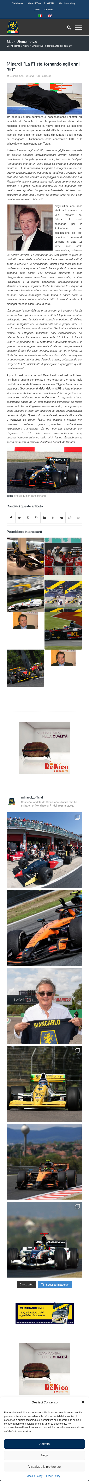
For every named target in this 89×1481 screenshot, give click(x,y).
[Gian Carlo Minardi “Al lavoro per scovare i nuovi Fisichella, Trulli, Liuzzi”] (25, 668)
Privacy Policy (52, 1475)
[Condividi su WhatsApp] (28, 517)
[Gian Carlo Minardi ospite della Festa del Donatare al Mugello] (25, 593)
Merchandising (67, 3)
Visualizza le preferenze (44, 1466)
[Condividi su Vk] (61, 517)
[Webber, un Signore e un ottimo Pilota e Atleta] (63, 631)
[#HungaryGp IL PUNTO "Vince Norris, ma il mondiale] (44, 1162)
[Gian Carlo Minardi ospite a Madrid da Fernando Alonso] (25, 556)
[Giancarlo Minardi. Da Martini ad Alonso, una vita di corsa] (63, 593)
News (31, 75)
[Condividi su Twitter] (20, 517)
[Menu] (76, 27)
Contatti (48, 9)
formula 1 (19, 495)
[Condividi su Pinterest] (36, 517)
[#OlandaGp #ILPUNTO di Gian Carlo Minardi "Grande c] (44, 928)
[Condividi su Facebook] (11, 517)
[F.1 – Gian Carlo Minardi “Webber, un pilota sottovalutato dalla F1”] (25, 620)
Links (37, 9)
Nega (44, 1455)
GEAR (50, 3)
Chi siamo (17, 3)
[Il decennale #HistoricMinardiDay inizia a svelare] (44, 850)
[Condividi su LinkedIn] (45, 517)
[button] (83, 1402)
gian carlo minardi (35, 495)
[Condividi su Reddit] (70, 517)
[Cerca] (67, 27)
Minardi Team (35, 3)
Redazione (46, 75)
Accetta (44, 1444)
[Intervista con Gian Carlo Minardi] (63, 658)
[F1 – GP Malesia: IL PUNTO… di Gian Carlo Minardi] (63, 556)
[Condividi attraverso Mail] (78, 517)
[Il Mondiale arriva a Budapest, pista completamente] (44, 1240)
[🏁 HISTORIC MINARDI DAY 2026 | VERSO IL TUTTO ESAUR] (44, 1084)
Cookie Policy (34, 1475)
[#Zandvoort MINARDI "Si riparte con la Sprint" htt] (44, 1006)
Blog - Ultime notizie (22, 41)
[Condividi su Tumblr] (53, 517)
